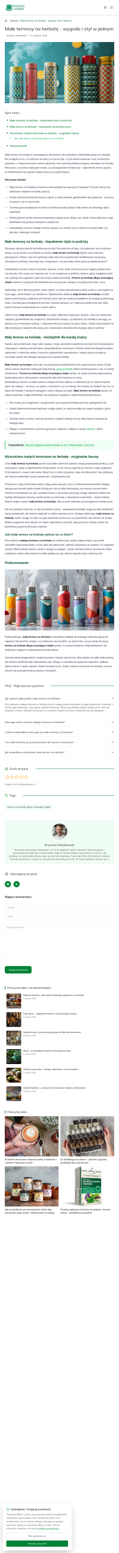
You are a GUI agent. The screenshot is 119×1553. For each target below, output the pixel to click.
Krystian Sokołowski (17, 35)
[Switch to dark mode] (105, 7)
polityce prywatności (48, 1528)
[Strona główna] (6, 20)
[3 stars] (16, 777)
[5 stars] (26, 777)
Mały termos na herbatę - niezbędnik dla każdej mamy (40, 126)
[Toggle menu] (111, 7)
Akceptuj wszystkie (37, 1543)
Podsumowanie (18, 145)
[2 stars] (12, 777)
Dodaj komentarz (18, 969)
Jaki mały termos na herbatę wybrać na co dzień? (38, 138)
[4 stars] (21, 777)
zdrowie (90, 429)
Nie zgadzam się (37, 1536)
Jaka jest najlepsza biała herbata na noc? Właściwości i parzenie (59, 445)
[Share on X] (16, 884)
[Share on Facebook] (8, 884)
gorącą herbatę (64, 369)
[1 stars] (7, 777)
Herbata (14, 20)
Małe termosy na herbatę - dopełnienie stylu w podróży (41, 120)
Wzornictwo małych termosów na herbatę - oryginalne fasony (44, 133)
